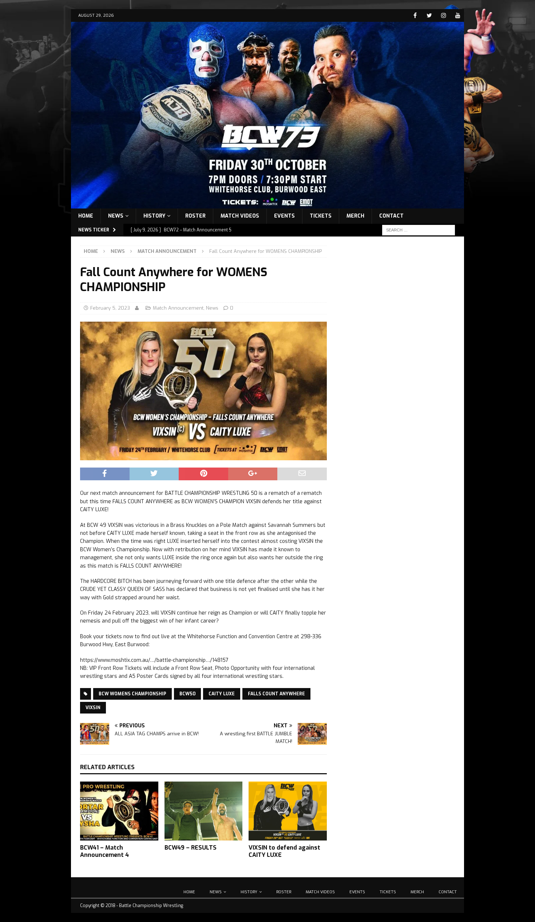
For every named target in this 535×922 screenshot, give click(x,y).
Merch (355, 215)
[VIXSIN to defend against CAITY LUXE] (288, 811)
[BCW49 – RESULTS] (204, 811)
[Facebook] (415, 15)
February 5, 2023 (110, 308)
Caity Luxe (222, 694)
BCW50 (187, 694)
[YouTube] (457, 15)
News (115, 215)
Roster (195, 215)
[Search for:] (418, 229)
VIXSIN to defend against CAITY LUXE (284, 851)
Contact (391, 215)
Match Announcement (178, 308)
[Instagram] (443, 15)
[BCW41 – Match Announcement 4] (119, 811)
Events (284, 215)
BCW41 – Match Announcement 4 (104, 851)
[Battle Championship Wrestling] (267, 203)
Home (85, 215)
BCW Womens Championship (132, 694)
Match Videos (240, 215)
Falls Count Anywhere (276, 694)
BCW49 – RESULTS (191, 847)
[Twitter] (429, 15)
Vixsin (93, 708)
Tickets (321, 215)
